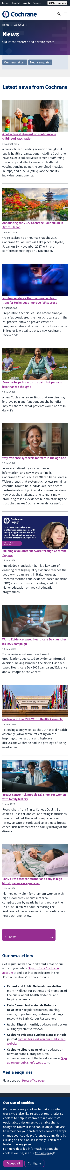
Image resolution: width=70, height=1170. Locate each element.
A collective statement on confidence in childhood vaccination (29, 136)
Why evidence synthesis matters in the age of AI (34, 458)
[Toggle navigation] (65, 13)
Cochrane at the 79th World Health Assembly (32, 719)
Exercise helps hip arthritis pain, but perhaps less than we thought (32, 384)
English (5, 2)
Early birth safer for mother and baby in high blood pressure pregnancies (32, 881)
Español (16, 2)
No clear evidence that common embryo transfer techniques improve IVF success (29, 300)
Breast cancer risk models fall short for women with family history (34, 797)
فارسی (26, 2)
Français (37, 2)
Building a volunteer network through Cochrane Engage (34, 553)
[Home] (21, 14)
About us (19, 24)
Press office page (33, 1080)
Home (5, 24)
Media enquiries (40, 62)
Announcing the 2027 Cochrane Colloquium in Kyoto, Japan (32, 225)
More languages (59, 2)
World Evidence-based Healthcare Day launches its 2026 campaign (34, 641)
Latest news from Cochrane (34, 86)
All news (10, 937)
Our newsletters (15, 62)
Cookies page (44, 1153)
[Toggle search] (59, 13)
